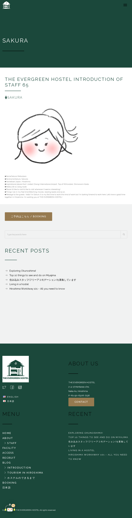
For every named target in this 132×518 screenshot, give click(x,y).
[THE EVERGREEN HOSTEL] (11, 5)
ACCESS (8, 452)
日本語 (10, 401)
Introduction (19, 467)
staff (12, 443)
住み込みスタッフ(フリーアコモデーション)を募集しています (42, 279)
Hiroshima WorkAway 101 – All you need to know (37, 288)
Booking (9, 482)
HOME (6, 433)
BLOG (6, 462)
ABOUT (7, 438)
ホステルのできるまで (21, 477)
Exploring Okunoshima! (22, 270)
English (13, 396)
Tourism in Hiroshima (25, 472)
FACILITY (9, 448)
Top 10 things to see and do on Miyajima (32, 275)
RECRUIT (9, 457)
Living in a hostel (19, 284)
